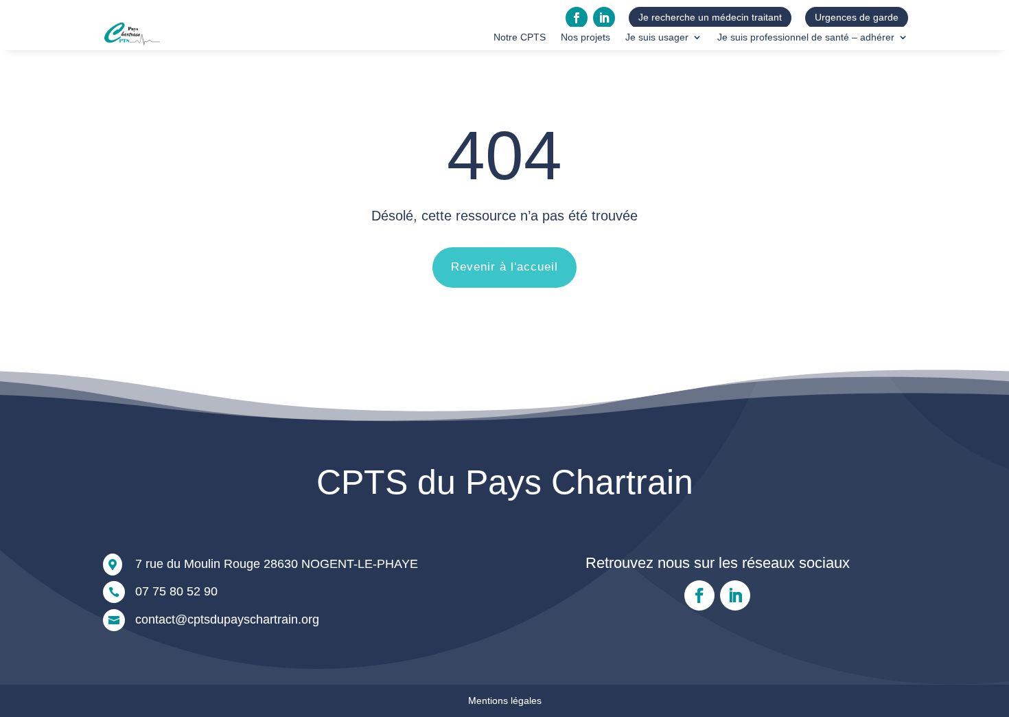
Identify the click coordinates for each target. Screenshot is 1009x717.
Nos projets (585, 37)
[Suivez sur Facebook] (577, 18)
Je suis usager (656, 37)
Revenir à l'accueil (504, 266)
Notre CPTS (520, 37)
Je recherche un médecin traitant (710, 17)
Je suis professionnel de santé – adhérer (805, 37)
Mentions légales (505, 700)
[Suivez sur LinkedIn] (604, 18)
